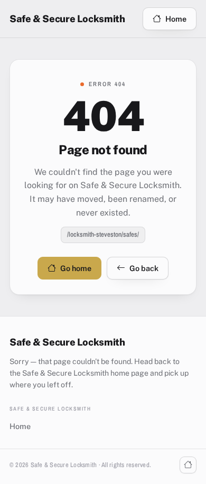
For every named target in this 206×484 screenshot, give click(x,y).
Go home (75, 268)
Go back (143, 268)
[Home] (188, 465)
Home (175, 18)
